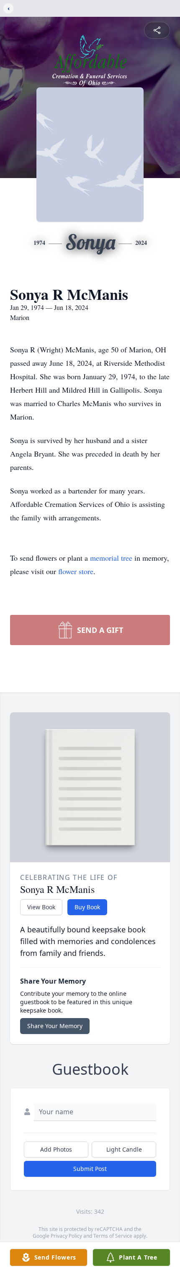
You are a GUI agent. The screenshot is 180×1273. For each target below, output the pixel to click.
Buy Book (87, 907)
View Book (41, 907)
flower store (75, 571)
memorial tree (111, 558)
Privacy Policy (66, 1235)
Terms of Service (112, 1235)
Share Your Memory (54, 1026)
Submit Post (90, 1169)
